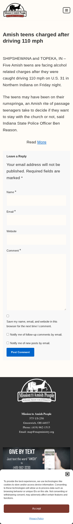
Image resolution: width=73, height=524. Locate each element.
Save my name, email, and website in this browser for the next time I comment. (32, 324)
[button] (67, 474)
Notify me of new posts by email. (30, 343)
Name (11, 192)
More (41, 142)
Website (11, 231)
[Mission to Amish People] (16, 10)
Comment (14, 250)
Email (11, 211)
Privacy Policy (36, 518)
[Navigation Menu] (66, 10)
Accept (36, 508)
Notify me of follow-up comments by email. (36, 334)
